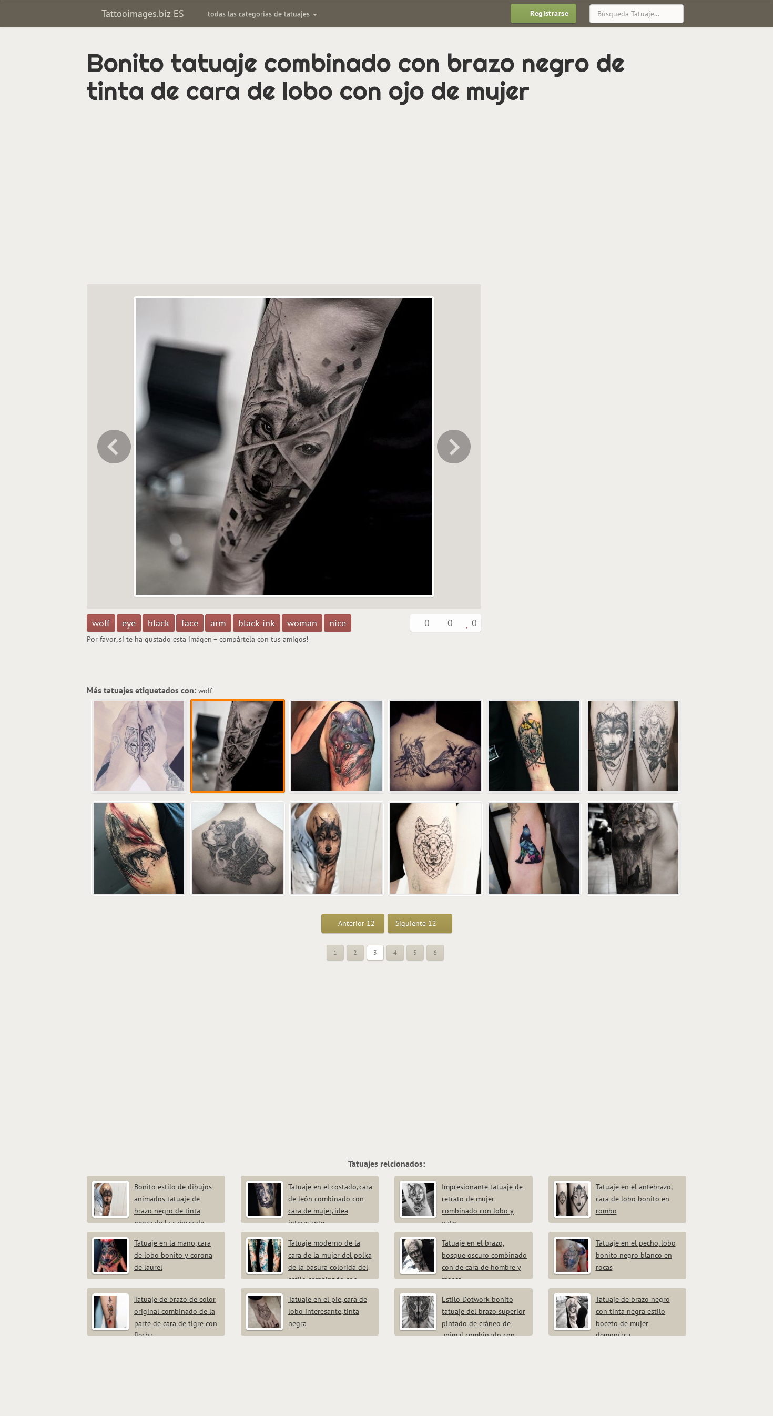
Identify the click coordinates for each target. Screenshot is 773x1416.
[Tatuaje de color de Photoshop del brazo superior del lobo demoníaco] (139, 849)
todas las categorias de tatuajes (260, 13)
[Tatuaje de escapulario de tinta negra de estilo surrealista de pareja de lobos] (436, 746)
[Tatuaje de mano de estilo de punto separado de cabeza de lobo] (113, 446)
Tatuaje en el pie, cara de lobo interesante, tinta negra (327, 1311)
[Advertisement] (342, 194)
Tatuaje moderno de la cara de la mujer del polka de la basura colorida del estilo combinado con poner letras (309, 1267)
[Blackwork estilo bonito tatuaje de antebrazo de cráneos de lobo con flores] (634, 746)
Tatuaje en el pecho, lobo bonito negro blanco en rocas (636, 1255)
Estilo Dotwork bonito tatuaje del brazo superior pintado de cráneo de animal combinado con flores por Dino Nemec (462, 1323)
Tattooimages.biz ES (141, 13)
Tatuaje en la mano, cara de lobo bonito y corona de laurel (173, 1255)
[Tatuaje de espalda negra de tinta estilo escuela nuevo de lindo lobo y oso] (238, 849)
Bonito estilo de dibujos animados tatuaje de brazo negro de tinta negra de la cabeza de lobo (152, 1210)
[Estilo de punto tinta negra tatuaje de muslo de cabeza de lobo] (436, 849)
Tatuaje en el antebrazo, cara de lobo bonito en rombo (634, 1199)
